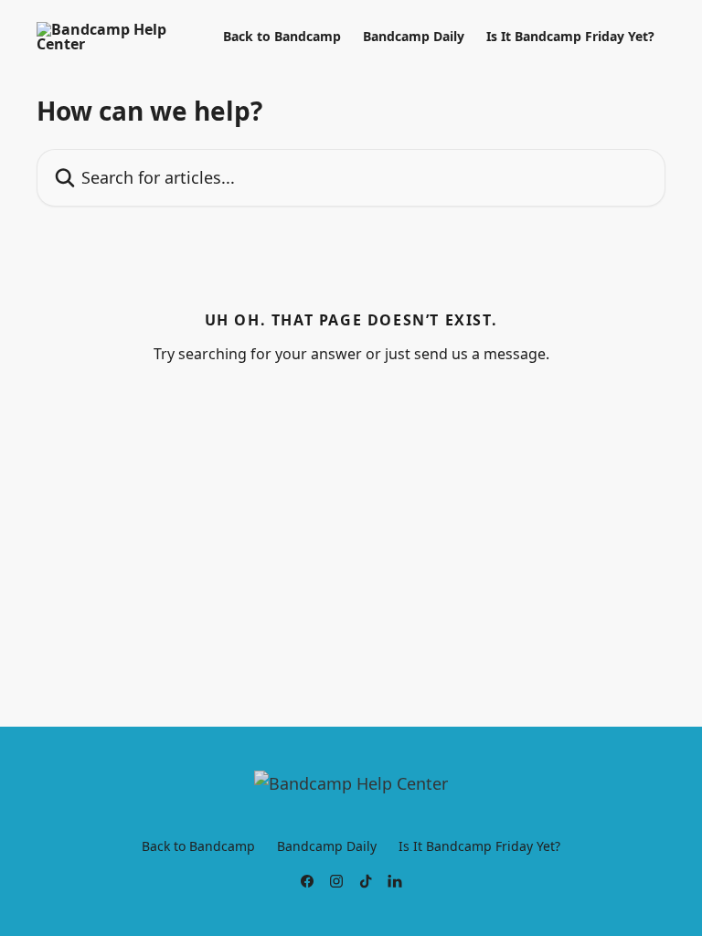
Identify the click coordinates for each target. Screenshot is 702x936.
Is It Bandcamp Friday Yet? (570, 36)
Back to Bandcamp (282, 36)
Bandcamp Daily (413, 36)
